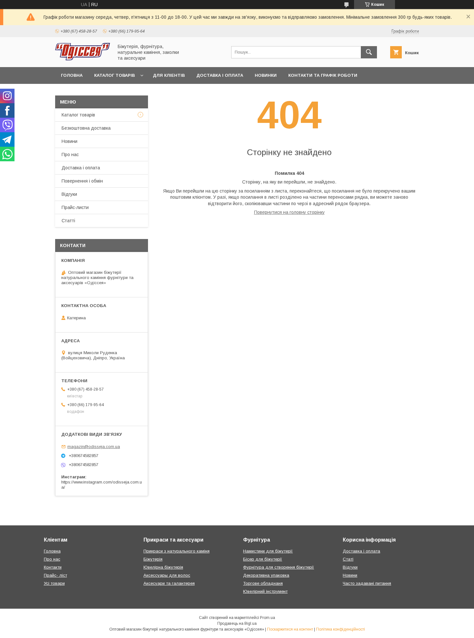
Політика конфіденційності (340, 629)
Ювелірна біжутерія (163, 567)
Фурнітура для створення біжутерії (278, 567)
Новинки (266, 75)
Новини (69, 141)
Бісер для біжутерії (262, 559)
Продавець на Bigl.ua (237, 623)
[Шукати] (369, 52)
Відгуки (69, 194)
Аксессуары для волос (166, 575)
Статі (348, 559)
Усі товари (54, 583)
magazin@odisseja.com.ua (93, 446)
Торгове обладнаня (263, 583)
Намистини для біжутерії (268, 551)
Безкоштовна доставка (86, 128)
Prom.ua (267, 617)
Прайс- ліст (55, 575)
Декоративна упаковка (266, 575)
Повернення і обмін (82, 181)
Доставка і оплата (219, 75)
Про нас (70, 154)
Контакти (53, 567)
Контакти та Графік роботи (322, 75)
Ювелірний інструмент (265, 591)
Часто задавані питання (367, 583)
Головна (72, 75)
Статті (68, 220)
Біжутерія (153, 559)
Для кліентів (169, 75)
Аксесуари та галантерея (169, 583)
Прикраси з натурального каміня (176, 551)
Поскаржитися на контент (290, 629)
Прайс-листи (75, 207)
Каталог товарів (114, 75)
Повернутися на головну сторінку (289, 212)
